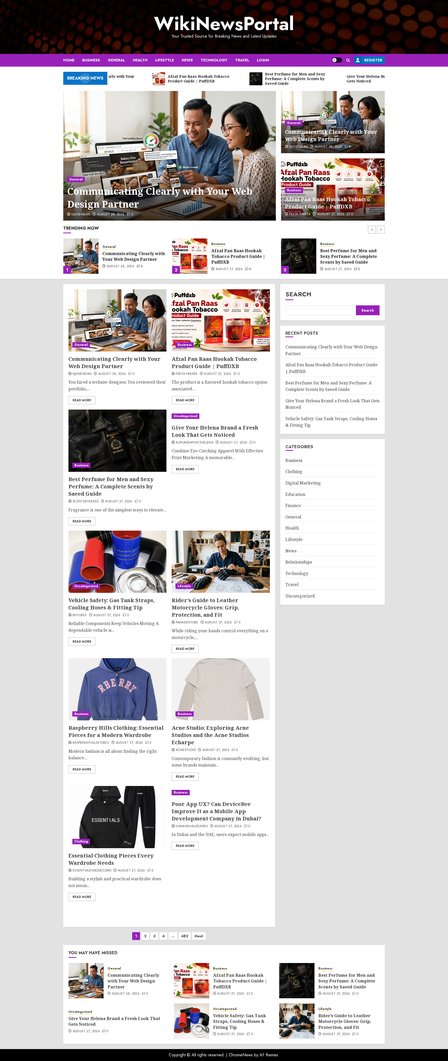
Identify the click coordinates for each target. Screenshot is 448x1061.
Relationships (298, 562)
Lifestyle (164, 60)
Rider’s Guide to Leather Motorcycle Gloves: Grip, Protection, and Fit (205, 607)
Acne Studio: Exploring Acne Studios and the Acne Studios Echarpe (210, 735)
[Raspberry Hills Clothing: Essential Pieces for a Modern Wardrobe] (117, 689)
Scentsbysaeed (86, 502)
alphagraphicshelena (194, 443)
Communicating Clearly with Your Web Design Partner (160, 197)
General (116, 60)
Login (263, 60)
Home (68, 60)
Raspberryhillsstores (91, 743)
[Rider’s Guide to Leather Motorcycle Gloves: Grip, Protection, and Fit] (221, 562)
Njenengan (80, 215)
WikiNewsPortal (224, 23)
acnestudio (186, 750)
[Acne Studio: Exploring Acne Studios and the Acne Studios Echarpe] (221, 689)
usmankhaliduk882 (192, 826)
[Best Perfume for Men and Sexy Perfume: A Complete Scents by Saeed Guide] (189, 256)
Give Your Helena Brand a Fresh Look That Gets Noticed (352, 256)
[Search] (348, 60)
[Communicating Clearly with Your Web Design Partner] (169, 156)
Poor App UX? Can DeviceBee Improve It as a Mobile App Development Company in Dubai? (216, 811)
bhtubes (80, 615)
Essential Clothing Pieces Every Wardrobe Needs (110, 859)
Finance (293, 505)
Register (373, 60)
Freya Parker (300, 214)
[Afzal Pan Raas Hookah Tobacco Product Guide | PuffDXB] (81, 256)
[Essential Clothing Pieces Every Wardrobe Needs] (117, 817)
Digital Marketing (303, 483)
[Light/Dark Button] (337, 60)
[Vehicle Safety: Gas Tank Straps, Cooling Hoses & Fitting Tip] (117, 562)
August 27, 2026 (330, 214)
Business (91, 60)
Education (295, 494)
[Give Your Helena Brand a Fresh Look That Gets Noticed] (298, 256)
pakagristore (187, 623)
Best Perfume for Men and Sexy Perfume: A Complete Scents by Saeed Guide (239, 256)
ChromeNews (241, 1055)
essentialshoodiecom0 (92, 871)
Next (199, 936)
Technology (214, 60)
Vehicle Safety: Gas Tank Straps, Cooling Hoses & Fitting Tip (111, 604)
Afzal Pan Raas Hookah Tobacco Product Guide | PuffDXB (327, 203)
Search (298, 294)
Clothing (81, 841)
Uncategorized (332, 247)
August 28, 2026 (110, 215)
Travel (242, 60)
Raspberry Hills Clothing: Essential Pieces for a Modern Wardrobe (116, 731)
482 (184, 936)
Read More (82, 400)
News (187, 60)
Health (140, 60)
